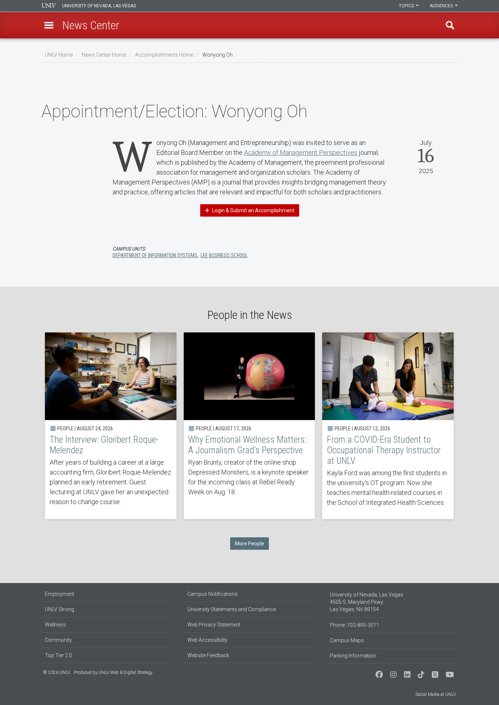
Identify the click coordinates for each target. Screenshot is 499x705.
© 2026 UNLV (56, 672)
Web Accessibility (207, 640)
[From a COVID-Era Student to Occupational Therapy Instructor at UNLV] (388, 425)
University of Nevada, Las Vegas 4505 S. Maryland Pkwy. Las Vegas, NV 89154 (366, 602)
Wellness (55, 625)
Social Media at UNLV (435, 694)
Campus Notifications (212, 594)
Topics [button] (407, 5)
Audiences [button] (442, 5)
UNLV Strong (59, 609)
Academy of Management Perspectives (300, 152)
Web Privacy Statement (213, 625)
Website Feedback (208, 655)
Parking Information (353, 656)
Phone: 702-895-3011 (354, 625)
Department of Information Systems (155, 255)
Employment (59, 594)
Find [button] (450, 25)
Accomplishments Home (164, 55)
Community (58, 640)
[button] (49, 25)
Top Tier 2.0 (58, 655)
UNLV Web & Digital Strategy (126, 672)
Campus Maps (347, 640)
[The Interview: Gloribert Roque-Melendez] (110, 425)
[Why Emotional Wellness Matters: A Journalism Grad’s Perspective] (249, 425)
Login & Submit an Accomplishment (252, 210)
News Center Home (104, 55)
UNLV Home (59, 55)
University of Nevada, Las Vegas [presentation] (99, 5)
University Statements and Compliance (231, 609)
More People (249, 543)
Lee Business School (224, 255)
